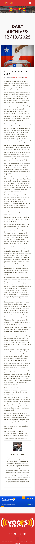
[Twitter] (15, 534)
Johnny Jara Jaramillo (17, 77)
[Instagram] (20, 534)
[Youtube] (24, 534)
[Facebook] (10, 534)
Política (25, 77)
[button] (29, 3)
